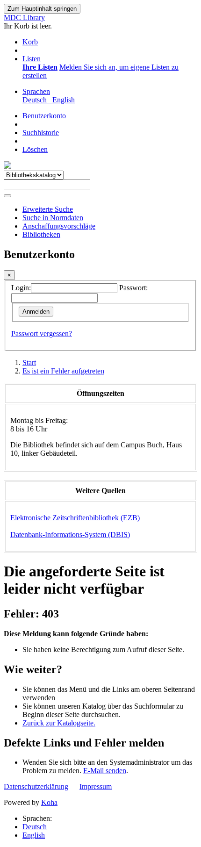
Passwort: (133, 288)
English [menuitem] (63, 100)
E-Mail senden (104, 771)
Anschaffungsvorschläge (58, 226)
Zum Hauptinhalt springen (42, 8)
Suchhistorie (40, 132)
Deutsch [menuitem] (36, 100)
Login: (21, 288)
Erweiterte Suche (47, 209)
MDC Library (24, 18)
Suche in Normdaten (52, 218)
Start (29, 362)
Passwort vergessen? (41, 333)
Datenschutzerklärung (36, 786)
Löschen (35, 149)
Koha (49, 802)
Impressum (95, 786)
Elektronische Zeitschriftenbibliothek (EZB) (75, 518)
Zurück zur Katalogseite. (58, 723)
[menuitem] (39, 67)
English (33, 835)
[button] (30, 42)
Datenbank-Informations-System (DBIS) (70, 534)
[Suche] (7, 195)
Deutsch (34, 827)
